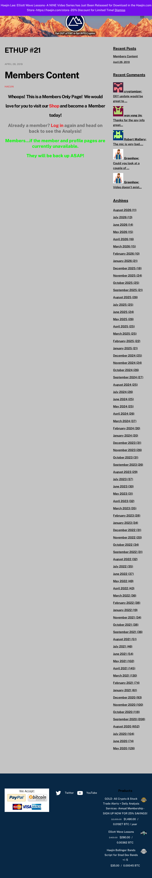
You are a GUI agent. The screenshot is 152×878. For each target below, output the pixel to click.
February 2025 (123, 341)
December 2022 (124, 530)
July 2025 (120, 304)
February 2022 (123, 603)
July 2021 (119, 646)
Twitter (69, 792)
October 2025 (123, 283)
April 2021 (120, 668)
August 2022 (122, 559)
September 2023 (125, 464)
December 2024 (124, 355)
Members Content (42, 75)
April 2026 (120, 239)
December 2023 (124, 443)
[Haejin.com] (75, 34)
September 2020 (125, 719)
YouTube (91, 792)
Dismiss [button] (120, 10)
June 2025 (120, 312)
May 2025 (120, 319)
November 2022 (124, 537)
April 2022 (120, 588)
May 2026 (120, 232)
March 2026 (121, 246)
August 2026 (122, 210)
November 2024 (124, 363)
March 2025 (121, 333)
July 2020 (120, 734)
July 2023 (120, 479)
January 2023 (122, 523)
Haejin (9, 86)
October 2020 (123, 712)
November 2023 (124, 450)
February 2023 (123, 515)
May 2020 (120, 748)
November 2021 (124, 617)
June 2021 (120, 654)
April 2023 (120, 501)
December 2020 (124, 697)
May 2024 (120, 406)
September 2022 (125, 552)
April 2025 (120, 326)
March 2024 (121, 421)
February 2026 (123, 253)
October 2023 (123, 457)
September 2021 (124, 632)
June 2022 (120, 574)
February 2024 (123, 428)
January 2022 (122, 610)
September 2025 (125, 290)
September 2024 (125, 377)
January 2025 (122, 348)
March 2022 (121, 595)
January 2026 (122, 261)
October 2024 (123, 370)
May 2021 (120, 661)
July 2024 (120, 392)
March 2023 (121, 508)
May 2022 (120, 581)
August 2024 (122, 384)
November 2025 (124, 275)
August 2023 (122, 472)
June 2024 (120, 399)
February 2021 (123, 683)
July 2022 (120, 566)
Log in (57, 125)
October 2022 (123, 544)
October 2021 (122, 624)
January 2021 (122, 690)
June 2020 (120, 741)
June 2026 (120, 224)
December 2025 (124, 268)
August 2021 (122, 639)
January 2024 (122, 435)
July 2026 (120, 217)
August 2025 (122, 297)
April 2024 (120, 413)
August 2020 (122, 726)
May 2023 (120, 493)
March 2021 (121, 675)
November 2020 (124, 704)
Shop (54, 105)
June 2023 (120, 486)
